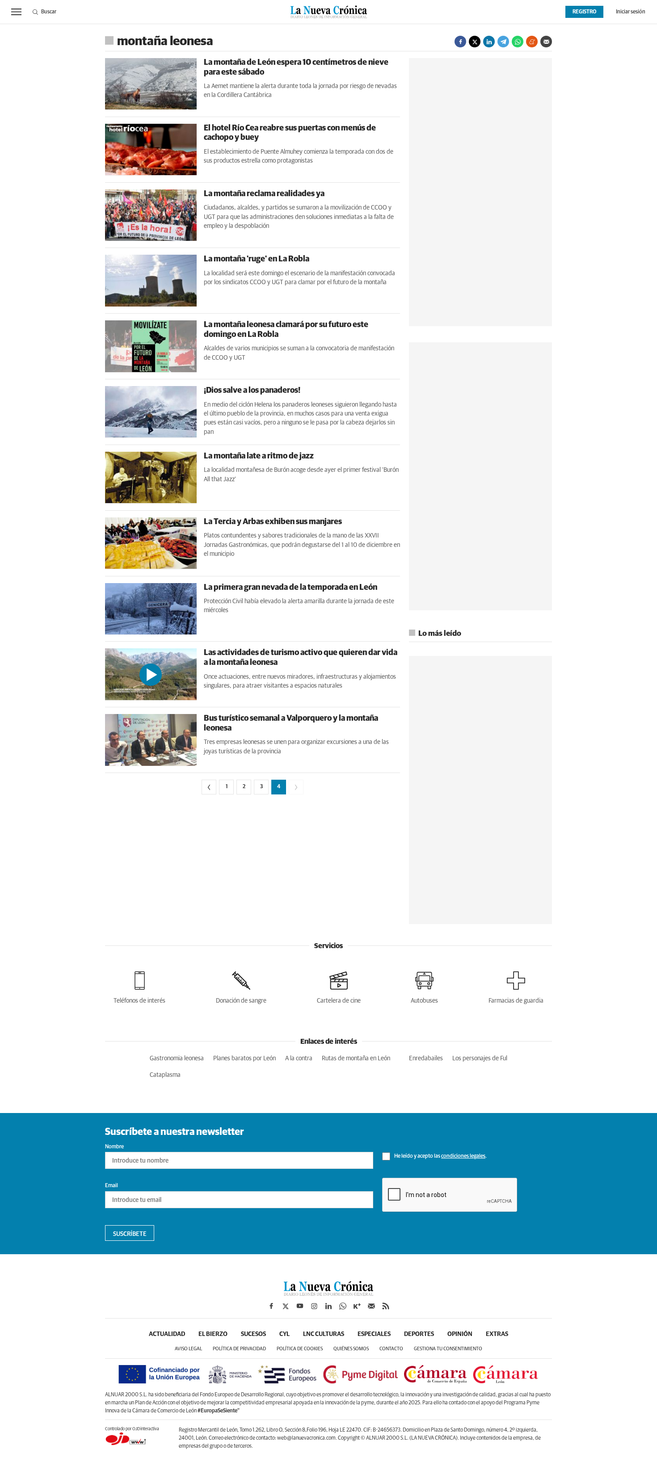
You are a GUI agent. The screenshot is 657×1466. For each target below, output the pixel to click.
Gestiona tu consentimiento (448, 1348)
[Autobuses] (424, 985)
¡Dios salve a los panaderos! (252, 390)
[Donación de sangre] (241, 985)
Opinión (459, 1334)
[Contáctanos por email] (371, 1306)
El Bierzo (212, 1334)
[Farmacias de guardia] (516, 985)
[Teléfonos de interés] (139, 985)
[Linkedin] (489, 41)
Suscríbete (130, 1234)
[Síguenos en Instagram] (314, 1306)
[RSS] (386, 1306)
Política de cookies (300, 1348)
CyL (284, 1334)
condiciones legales (463, 1156)
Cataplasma (165, 1075)
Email (111, 1186)
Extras (497, 1334)
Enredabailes (426, 1058)
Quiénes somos (351, 1348)
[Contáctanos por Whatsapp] (343, 1306)
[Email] (546, 41)
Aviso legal (188, 1348)
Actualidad (167, 1334)
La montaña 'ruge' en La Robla (256, 259)
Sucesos (253, 1334)
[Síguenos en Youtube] (300, 1306)
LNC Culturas (323, 1334)
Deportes (419, 1334)
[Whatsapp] (517, 41)
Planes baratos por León (244, 1058)
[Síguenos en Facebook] (271, 1306)
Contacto (391, 1348)
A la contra (298, 1058)
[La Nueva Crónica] (328, 1293)
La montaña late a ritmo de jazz (259, 456)
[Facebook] (460, 41)
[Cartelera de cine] (338, 985)
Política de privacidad (239, 1348)
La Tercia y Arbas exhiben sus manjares (273, 522)
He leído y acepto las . (440, 1156)
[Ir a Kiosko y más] (357, 1306)
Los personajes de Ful (479, 1058)
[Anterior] (209, 787)
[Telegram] (503, 41)
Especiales (374, 1334)
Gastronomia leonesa (177, 1058)
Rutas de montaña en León (356, 1058)
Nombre (114, 1147)
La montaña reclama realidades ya (264, 194)
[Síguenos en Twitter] (285, 1306)
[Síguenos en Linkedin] (328, 1306)
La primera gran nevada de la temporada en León (290, 588)
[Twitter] (474, 41)
